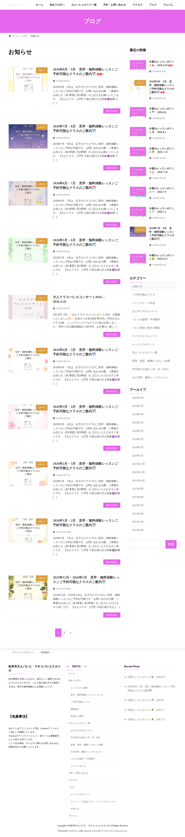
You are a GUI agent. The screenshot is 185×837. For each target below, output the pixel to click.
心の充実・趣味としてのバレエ (150, 377)
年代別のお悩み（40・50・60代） (151, 369)
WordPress (73, 831)
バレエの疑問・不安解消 (146, 319)
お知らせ (137, 286)
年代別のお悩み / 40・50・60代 (85, 737)
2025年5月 (138, 522)
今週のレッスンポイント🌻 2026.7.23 (146, 719)
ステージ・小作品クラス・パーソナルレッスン (93, 801)
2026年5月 (138, 422)
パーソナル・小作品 (143, 303)
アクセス (72, 780)
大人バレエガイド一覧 (145, 352)
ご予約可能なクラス (143, 294)
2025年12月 (138, 464)
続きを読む (111, 111)
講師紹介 (75, 709)
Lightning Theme (90, 831)
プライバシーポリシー (23, 652)
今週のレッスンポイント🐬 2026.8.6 (145, 700)
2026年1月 (138, 456)
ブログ (71, 787)
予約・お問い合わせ (78, 773)
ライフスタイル (78, 766)
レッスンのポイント (143, 344)
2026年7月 (138, 406)
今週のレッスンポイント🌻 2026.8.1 (145, 710)
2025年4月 (138, 530)
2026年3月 (138, 439)
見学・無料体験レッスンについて (87, 695)
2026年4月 (138, 431)
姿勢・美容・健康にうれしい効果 (151, 361)
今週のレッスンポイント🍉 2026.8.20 (146, 677)
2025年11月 (138, 472)
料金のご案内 (77, 716)
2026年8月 (138, 398)
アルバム (72, 816)
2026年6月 (138, 414)
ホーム (71, 673)
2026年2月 (138, 447)
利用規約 (45, 652)
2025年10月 (138, 480)
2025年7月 (138, 505)
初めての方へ (74, 680)
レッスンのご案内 (79, 688)
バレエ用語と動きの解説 (146, 327)
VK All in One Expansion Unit (113, 831)
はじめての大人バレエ (145, 311)
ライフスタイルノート (145, 336)
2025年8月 (138, 497)
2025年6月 (138, 513)
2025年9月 (138, 489)
